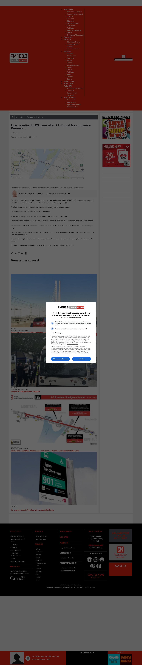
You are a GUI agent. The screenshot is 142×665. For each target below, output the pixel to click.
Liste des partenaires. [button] (72, 344)
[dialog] (71, 332)
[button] (71, 333)
